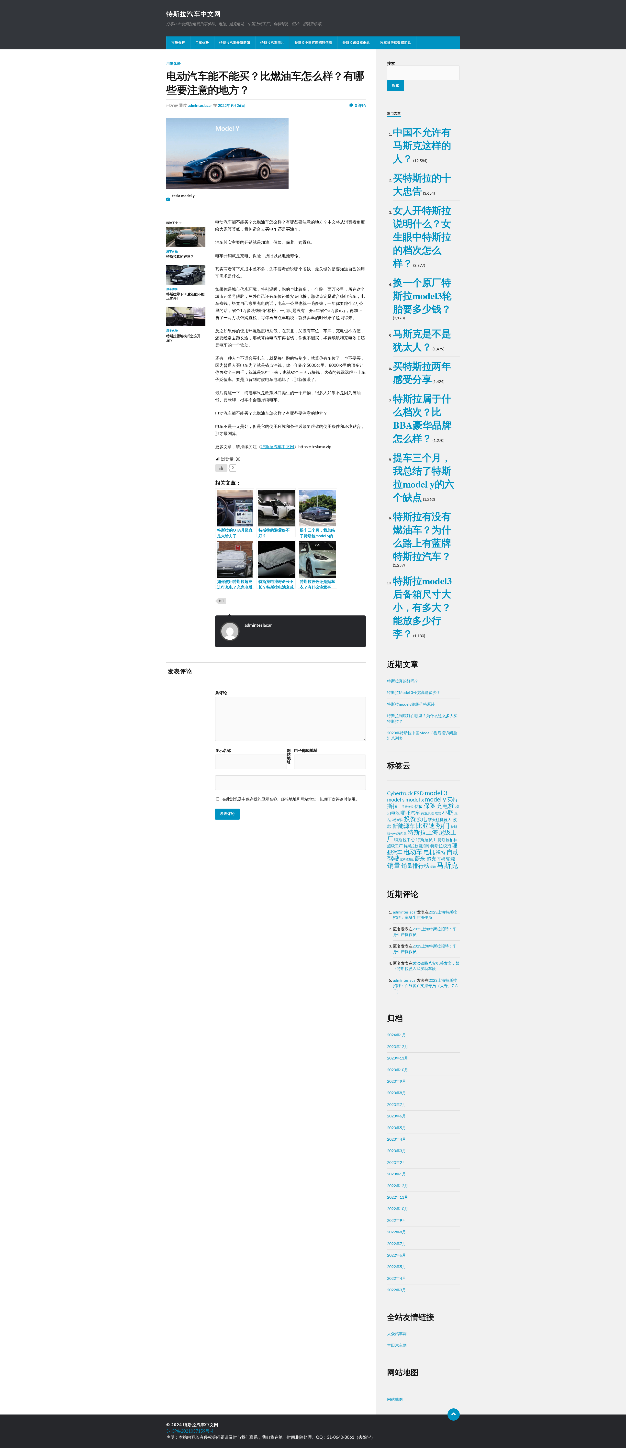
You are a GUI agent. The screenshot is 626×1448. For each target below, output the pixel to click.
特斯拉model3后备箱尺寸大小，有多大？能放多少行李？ (422, 607)
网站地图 (395, 1400)
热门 (221, 601)
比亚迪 (425, 826)
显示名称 (223, 751)
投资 (410, 819)
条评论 (221, 693)
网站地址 (289, 756)
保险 (430, 806)
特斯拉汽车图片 (272, 42)
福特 (441, 852)
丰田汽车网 (397, 1346)
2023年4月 (396, 1139)
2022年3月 (396, 1290)
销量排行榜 (415, 866)
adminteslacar (200, 106)
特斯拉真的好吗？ (402, 681)
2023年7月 (396, 1105)
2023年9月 (396, 1081)
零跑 (433, 867)
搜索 (391, 64)
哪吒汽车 (410, 813)
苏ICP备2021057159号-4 (189, 1431)
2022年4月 (396, 1279)
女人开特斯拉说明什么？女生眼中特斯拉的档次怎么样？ (422, 236)
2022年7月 (396, 1244)
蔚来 (420, 858)
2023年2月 (396, 1163)
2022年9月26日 (231, 106)
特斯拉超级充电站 (356, 42)
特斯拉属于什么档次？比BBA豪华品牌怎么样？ (422, 418)
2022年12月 (397, 1186)
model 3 (436, 793)
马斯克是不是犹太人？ (422, 340)
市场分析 (178, 42)
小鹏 (447, 812)
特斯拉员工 (426, 840)
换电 (422, 819)
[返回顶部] (453, 1414)
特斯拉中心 (404, 840)
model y (435, 800)
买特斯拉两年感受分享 (422, 372)
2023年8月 (396, 1093)
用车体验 (202, 42)
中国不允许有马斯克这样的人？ (422, 145)
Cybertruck (400, 793)
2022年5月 (396, 1267)
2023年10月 (397, 1070)
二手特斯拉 (406, 806)
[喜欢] (221, 468)
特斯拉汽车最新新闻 (234, 42)
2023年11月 (397, 1058)
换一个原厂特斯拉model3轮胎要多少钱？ (422, 295)
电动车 (413, 852)
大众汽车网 (397, 1334)
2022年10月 (397, 1209)
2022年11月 (397, 1197)
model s (395, 799)
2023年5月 (396, 1128)
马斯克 (447, 865)
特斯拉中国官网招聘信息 (313, 42)
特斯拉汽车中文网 (193, 14)
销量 (393, 865)
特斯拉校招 (440, 846)
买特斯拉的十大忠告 (422, 184)
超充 (431, 859)
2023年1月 (396, 1174)
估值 (418, 806)
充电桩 (445, 806)
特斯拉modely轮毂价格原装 (411, 704)
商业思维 (427, 813)
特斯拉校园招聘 (416, 846)
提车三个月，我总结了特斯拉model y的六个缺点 (423, 477)
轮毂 (450, 859)
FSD (419, 793)
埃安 (438, 813)
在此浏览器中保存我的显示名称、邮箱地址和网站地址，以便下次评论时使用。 (290, 799)
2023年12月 (397, 1047)
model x (414, 799)
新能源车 (403, 826)
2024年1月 (396, 1035)
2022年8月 (396, 1232)
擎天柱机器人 (439, 820)
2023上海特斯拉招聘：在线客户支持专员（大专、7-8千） (425, 986)
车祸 (441, 859)
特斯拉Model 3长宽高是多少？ (413, 693)
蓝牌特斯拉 (407, 859)
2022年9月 (396, 1221)
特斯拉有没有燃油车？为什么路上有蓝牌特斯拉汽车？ (422, 536)
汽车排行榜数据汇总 (395, 42)
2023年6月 (396, 1116)
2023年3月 (396, 1151)
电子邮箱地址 (306, 751)
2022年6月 (396, 1255)
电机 (429, 852)
